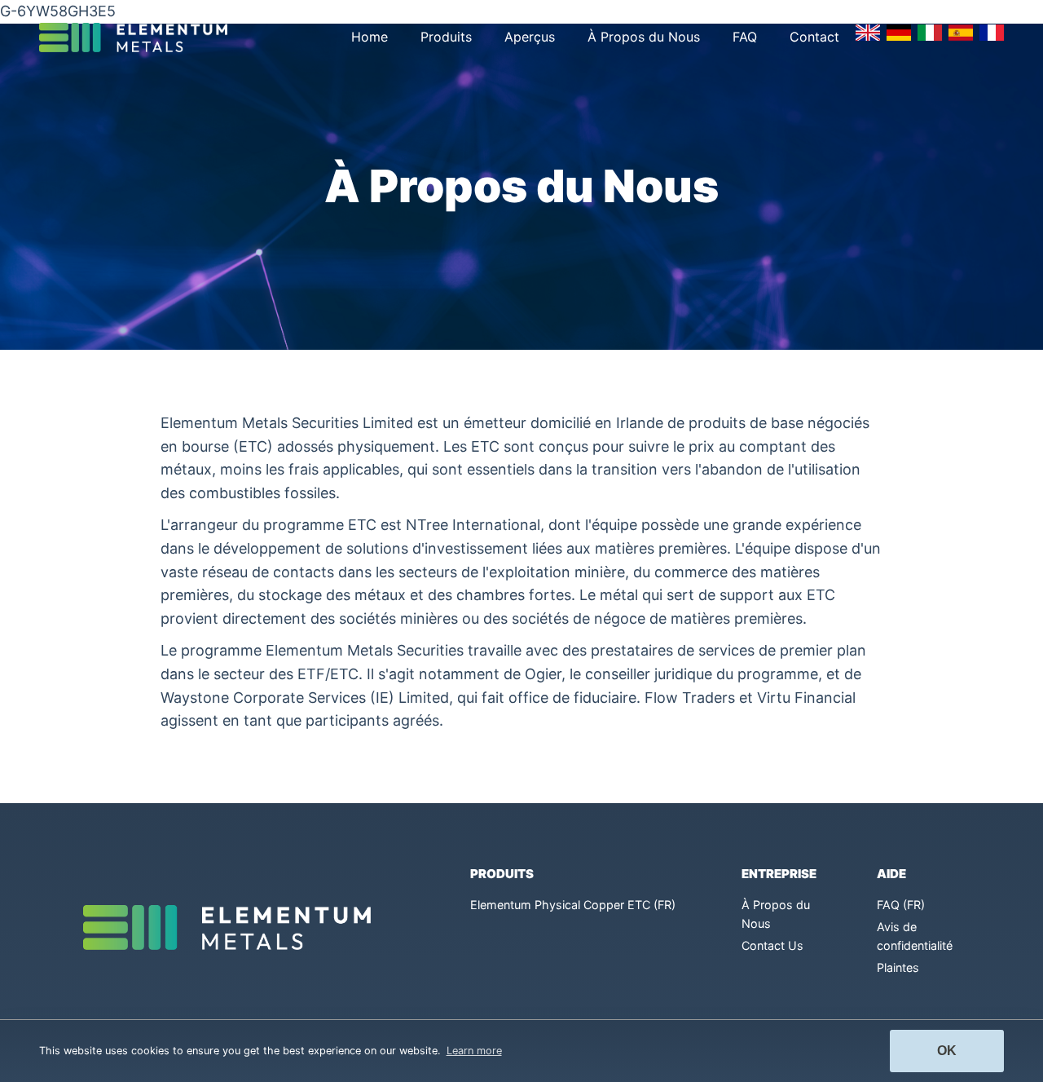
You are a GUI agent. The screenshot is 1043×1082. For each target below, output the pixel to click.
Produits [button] (446, 37)
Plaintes (898, 967)
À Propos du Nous (644, 37)
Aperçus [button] (529, 37)
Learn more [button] (474, 1050)
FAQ (745, 37)
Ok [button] (947, 1051)
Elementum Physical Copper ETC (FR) (573, 905)
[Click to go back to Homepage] (139, 37)
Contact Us (772, 945)
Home (369, 37)
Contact (814, 37)
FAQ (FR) (901, 905)
